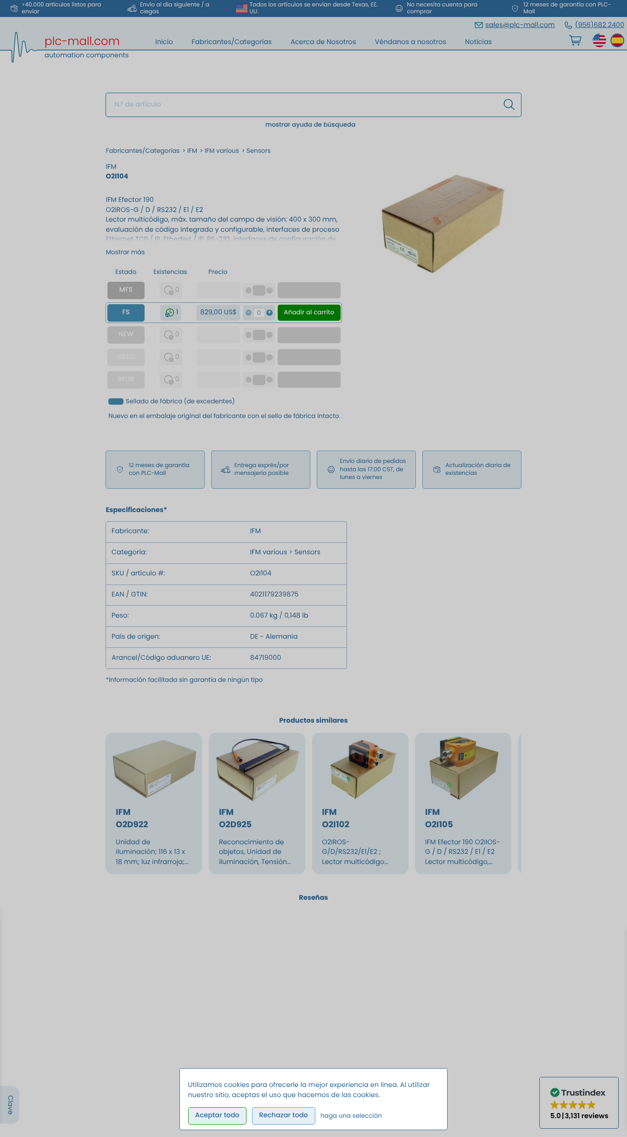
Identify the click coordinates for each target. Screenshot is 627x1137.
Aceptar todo (217, 1115)
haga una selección (351, 1115)
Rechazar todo (283, 1115)
